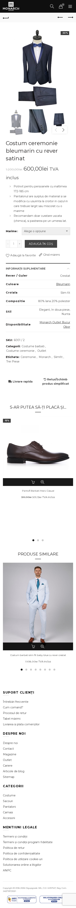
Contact (8, 748)
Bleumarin (63, 284)
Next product (70, 17)
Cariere (7, 765)
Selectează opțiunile (33, 482)
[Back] (6, 17)
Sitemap (8, 777)
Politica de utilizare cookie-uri (22, 859)
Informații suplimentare (26, 268)
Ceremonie (28, 357)
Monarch (45, 357)
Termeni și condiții (15, 836)
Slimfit (58, 357)
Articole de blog (13, 771)
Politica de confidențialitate (21, 853)
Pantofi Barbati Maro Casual (38, 490)
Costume (9, 795)
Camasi (8, 812)
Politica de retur (14, 848)
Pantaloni (9, 806)
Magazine (9, 754)
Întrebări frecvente (15, 701)
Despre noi (10, 743)
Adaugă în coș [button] (33, 646)
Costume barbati (33, 346)
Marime (11, 231)
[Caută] (52, 6)
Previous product (60, 17)
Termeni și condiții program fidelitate (28, 842)
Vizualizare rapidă (42, 482)
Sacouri (8, 801)
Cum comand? (13, 707)
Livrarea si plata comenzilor (21, 724)
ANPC (7, 870)
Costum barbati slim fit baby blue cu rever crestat (38, 655)
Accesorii (9, 818)
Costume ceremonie (20, 351)
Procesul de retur (15, 713)
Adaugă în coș (41, 244)
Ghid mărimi (51, 255)
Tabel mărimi (11, 718)
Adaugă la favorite (23, 255)
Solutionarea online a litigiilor (22, 865)
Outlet (41, 351)
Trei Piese (12, 361)
